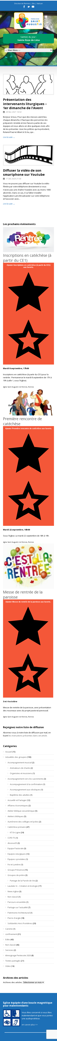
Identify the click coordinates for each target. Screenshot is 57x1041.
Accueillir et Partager (17, 800)
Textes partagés (12, 960)
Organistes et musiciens (21, 773)
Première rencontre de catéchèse (22, 421)
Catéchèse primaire (17, 827)
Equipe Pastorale (15, 848)
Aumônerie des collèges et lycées (23, 821)
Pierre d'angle (14, 918)
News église (13, 891)
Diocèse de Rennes (22, 3)
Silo (33, 3)
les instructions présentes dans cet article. (28, 735)
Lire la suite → (9, 137)
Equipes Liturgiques (17, 854)
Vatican (40, 3)
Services (9, 950)
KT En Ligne (15, 832)
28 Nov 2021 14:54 (13, 112)
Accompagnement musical (20, 762)
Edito (7, 939)
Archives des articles (12, 982)
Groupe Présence (16, 869)
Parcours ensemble (17, 902)
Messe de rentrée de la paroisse (23, 594)
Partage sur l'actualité (18, 907)
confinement (11, 934)
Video (8, 966)
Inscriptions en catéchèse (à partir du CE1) (27, 258)
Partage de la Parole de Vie (22, 880)
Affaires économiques (18, 805)
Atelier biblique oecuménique (21, 810)
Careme (9, 928)
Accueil (8, 751)
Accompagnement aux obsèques (25, 789)
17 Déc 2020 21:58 (13, 178)
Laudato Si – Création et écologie (23, 886)
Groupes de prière (16, 875)
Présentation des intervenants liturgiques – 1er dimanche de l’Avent (25, 103)
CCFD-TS (11, 837)
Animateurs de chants (20, 768)
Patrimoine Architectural (19, 912)
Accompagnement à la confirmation (26, 784)
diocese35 (12, 843)
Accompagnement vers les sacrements (25, 778)
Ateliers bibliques (16, 816)
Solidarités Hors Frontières (20, 923)
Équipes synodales (16, 859)
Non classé (13, 896)
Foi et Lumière (14, 864)
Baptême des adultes (20, 795)
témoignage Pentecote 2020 (18, 955)
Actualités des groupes (15, 757)
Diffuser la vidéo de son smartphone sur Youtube (24, 172)
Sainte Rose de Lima (28, 40)
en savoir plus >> (30, 1024)
